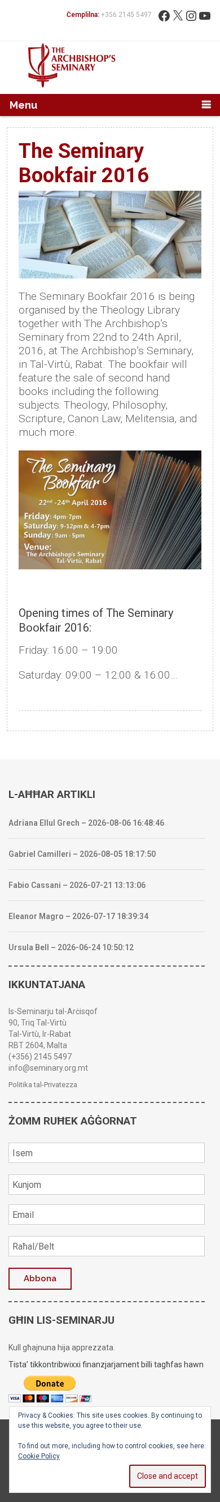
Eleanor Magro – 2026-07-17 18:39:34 (78, 916)
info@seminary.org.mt (48, 1067)
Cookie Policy (39, 1456)
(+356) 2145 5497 (40, 1056)
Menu (23, 105)
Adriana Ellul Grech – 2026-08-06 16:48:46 (86, 822)
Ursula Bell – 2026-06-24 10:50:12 (71, 947)
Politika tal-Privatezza (42, 1084)
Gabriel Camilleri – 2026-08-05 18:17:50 (82, 854)
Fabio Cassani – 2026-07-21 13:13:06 (77, 885)
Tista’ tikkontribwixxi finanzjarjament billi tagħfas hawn (106, 1364)
